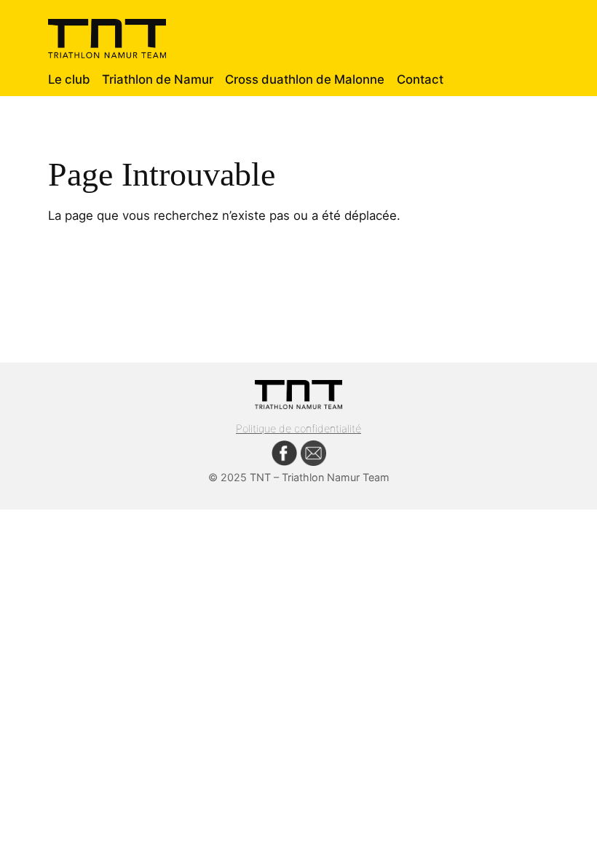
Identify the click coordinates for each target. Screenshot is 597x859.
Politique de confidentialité (298, 428)
